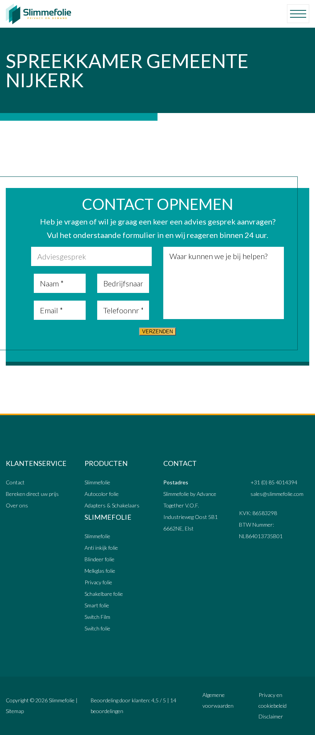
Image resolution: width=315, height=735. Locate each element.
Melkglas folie (100, 570)
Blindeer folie (99, 559)
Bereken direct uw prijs (32, 494)
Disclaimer (271, 716)
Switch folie (97, 628)
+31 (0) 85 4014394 (273, 482)
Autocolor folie (102, 494)
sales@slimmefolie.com (276, 494)
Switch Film (97, 617)
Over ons (17, 505)
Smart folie (97, 605)
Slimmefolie (97, 482)
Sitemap (15, 711)
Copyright (17, 700)
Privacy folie (98, 582)
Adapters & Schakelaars (112, 505)
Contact (15, 482)
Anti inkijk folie (101, 547)
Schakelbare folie (104, 593)
